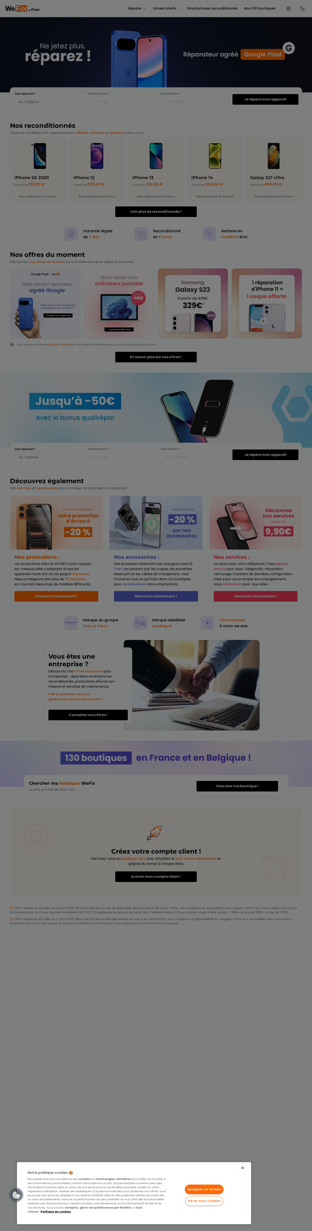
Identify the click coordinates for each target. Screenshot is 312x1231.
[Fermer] (242, 1168)
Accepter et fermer (204, 1189)
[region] (134, 1193)
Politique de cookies (56, 1211)
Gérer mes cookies (204, 1201)
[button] (16, 1195)
